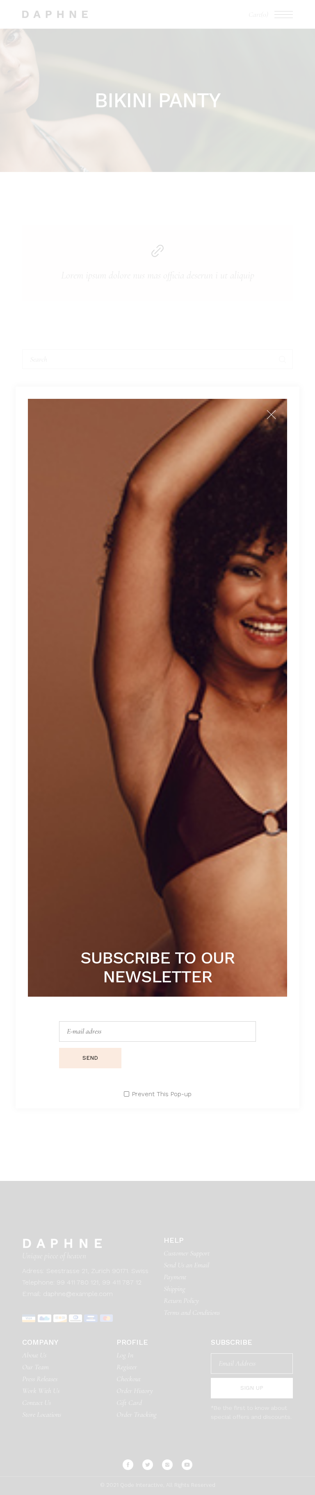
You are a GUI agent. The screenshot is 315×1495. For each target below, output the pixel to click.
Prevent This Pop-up (162, 1094)
